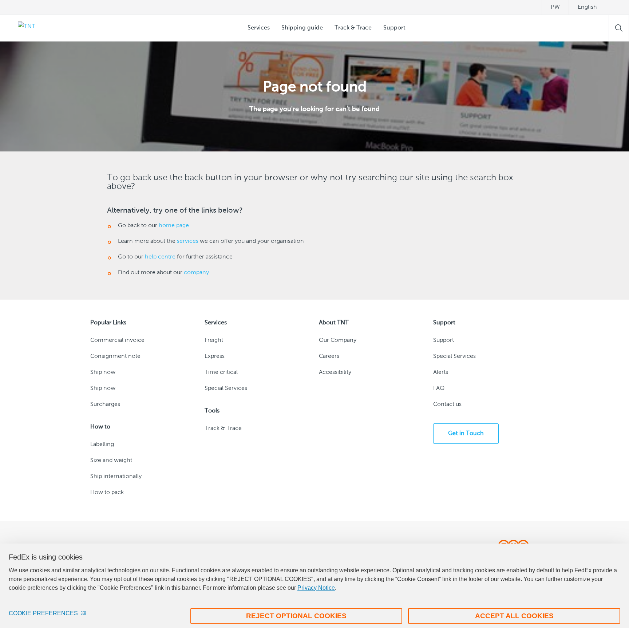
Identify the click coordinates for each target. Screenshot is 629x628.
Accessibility (335, 372)
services (187, 241)
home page (174, 226)
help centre (160, 257)
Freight (214, 340)
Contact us (447, 404)
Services (259, 28)
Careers (329, 356)
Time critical (221, 372)
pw (555, 7)
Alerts (440, 372)
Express (215, 356)
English (587, 7)
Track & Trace (353, 28)
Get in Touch (466, 434)
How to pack (107, 492)
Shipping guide (302, 28)
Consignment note (115, 356)
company (196, 273)
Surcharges (105, 404)
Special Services (226, 388)
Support (394, 28)
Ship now (102, 372)
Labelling (102, 444)
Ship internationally (116, 476)
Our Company (337, 340)
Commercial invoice (117, 340)
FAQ (438, 388)
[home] (22, 28)
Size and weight (111, 460)
